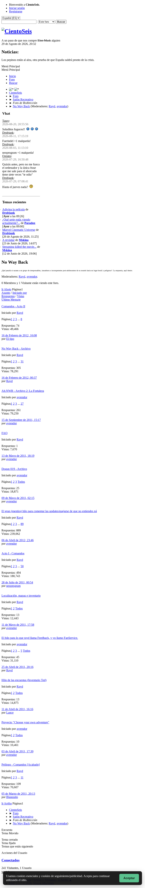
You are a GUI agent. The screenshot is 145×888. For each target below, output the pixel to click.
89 (22, 524)
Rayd (52, 106)
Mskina (24, 240)
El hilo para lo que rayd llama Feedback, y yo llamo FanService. (40, 637)
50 (22, 566)
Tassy (5, 120)
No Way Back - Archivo (16, 348)
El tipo (10, 338)
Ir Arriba (7, 803)
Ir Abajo (6, 289)
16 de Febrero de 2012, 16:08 (19, 335)
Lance (10, 712)
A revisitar (8, 240)
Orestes (6, 156)
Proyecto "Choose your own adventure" (25, 722)
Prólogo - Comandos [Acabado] (21, 764)
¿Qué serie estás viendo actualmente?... (16, 221)
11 (22, 777)
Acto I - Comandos (13, 553)
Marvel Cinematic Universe (18, 229)
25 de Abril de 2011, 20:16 (17, 666)
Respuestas (8, 296)
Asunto (6, 292)
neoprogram (13, 585)
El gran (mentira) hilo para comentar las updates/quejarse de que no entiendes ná (49, 511)
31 (22, 361)
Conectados (10, 860)
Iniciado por (19, 292)
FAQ (5, 433)
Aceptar (129, 878)
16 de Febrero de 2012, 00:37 (19, 377)
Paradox (29, 223)
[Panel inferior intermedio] (16, 89)
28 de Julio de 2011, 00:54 (17, 582)
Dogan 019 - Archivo (14, 468)
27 (22, 403)
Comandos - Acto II (13, 306)
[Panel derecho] (11, 89)
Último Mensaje (11, 299)
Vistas (20, 296)
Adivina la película (13, 209)
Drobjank (8, 132)
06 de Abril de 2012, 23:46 (18, 540)
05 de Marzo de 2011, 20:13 (18, 793)
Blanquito (12, 797)
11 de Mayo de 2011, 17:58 (18, 624)
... (19, 319)
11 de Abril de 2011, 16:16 (17, 709)
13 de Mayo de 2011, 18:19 (18, 455)
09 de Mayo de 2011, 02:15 (18, 498)
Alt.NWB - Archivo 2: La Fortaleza (23, 390)
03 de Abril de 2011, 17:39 (17, 751)
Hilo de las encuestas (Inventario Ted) (24, 680)
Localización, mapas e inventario (21, 595)
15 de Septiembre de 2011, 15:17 (21, 419)
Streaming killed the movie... (19, 246)
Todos (21, 481)
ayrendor (62, 106)
